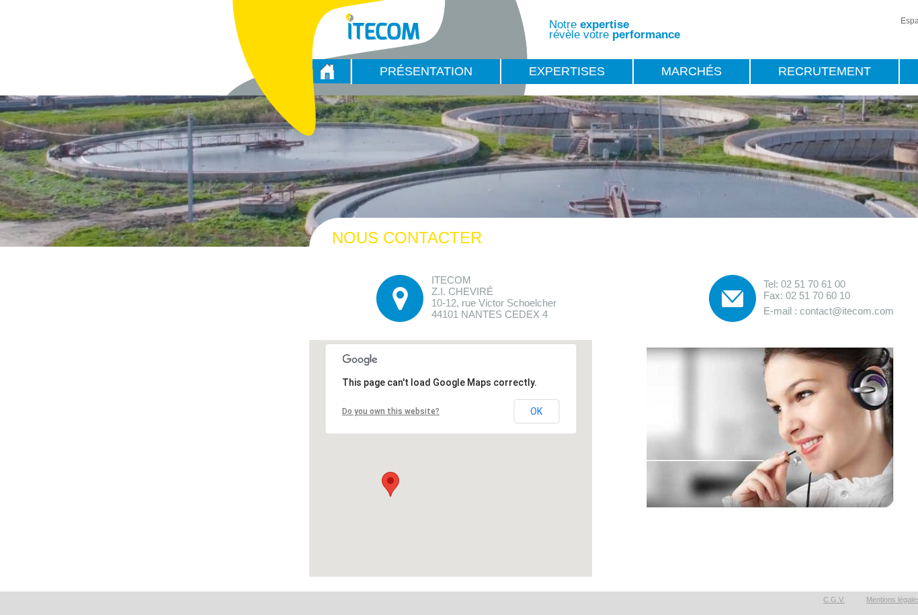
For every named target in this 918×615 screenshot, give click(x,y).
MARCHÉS (691, 71)
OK (536, 411)
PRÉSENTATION (426, 71)
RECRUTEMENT (824, 71)
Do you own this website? (391, 411)
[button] (390, 484)
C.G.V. (834, 600)
